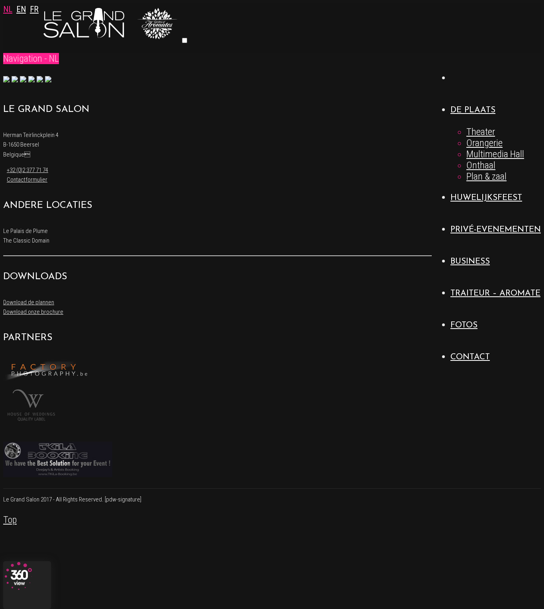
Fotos (463, 325)
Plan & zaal (486, 176)
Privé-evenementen (495, 229)
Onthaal (480, 165)
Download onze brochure (33, 311)
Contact (470, 357)
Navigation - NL (31, 58)
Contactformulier (27, 179)
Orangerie (484, 143)
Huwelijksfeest (486, 198)
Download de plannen (28, 302)
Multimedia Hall (495, 154)
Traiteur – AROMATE (495, 293)
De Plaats (472, 110)
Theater (480, 131)
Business (470, 261)
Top (10, 519)
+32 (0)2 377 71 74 (27, 170)
